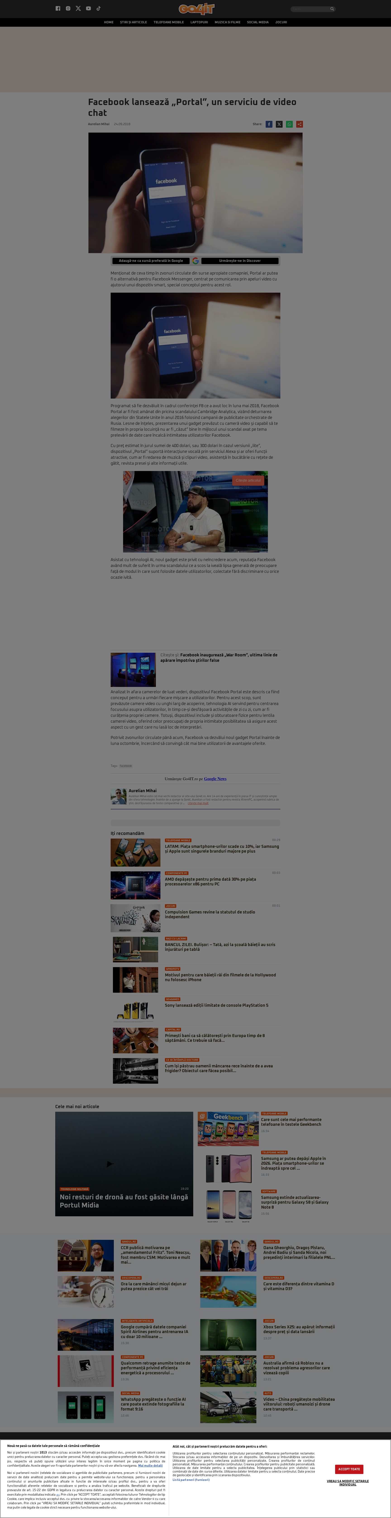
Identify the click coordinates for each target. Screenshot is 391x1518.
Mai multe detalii (150, 1465)
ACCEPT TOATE (349, 1469)
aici (58, 1495)
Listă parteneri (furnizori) (191, 1480)
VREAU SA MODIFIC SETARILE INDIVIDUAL (348, 1483)
